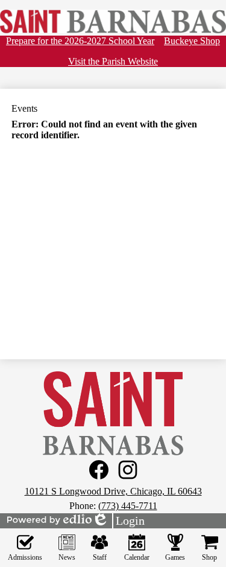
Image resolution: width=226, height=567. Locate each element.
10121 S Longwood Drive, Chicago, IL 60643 (113, 491)
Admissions (25, 557)
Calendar (136, 557)
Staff (100, 557)
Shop (209, 557)
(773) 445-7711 (127, 506)
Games (175, 557)
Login (118, 521)
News (66, 557)
